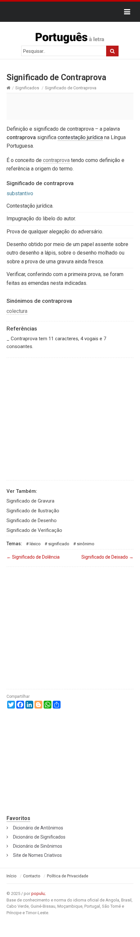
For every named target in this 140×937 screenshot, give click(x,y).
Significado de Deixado (107, 557)
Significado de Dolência (33, 557)
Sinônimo (85, 544)
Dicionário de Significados (39, 837)
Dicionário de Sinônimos (37, 846)
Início (12, 876)
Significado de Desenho (32, 520)
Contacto (31, 876)
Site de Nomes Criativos (37, 855)
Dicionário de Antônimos (38, 827)
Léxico (35, 544)
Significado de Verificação (34, 530)
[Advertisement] (70, 106)
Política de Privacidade (67, 876)
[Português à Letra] (70, 36)
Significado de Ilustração (33, 511)
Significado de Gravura (30, 501)
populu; (38, 893)
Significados (27, 87)
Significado (58, 544)
